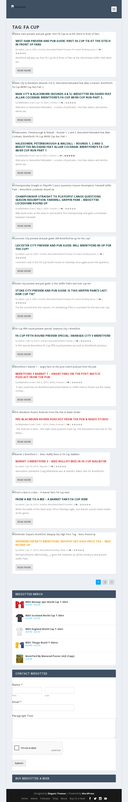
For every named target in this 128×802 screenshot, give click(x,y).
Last (47, 695)
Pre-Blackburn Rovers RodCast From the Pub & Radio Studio (62, 419)
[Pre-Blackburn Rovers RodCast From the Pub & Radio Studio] (64, 412)
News (52, 382)
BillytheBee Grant (26, 102)
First (14, 695)
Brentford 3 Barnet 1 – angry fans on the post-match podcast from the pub (58, 375)
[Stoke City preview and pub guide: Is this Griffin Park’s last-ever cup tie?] (64, 284)
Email (17, 702)
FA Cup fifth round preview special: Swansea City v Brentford (63, 336)
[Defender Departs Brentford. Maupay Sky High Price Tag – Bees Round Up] (64, 534)
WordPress (88, 793)
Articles (42, 49)
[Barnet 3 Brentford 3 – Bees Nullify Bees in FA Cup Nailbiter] (61, 454)
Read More (24, 70)
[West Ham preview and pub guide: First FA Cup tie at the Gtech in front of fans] (64, 34)
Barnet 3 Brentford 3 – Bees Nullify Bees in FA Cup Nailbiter (61, 461)
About (64, 798)
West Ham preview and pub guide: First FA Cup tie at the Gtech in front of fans (63, 42)
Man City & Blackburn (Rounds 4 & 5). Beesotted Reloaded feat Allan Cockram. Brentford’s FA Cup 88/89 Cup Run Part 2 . (64, 95)
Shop (55, 798)
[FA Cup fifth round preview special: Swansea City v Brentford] (63, 329)
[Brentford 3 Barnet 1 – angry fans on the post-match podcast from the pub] (64, 367)
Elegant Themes (57, 793)
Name (17, 685)
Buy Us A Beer (77, 798)
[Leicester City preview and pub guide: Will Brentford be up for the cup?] (64, 238)
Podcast (60, 382)
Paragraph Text (22, 716)
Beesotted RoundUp (49, 550)
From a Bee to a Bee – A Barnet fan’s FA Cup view (52, 499)
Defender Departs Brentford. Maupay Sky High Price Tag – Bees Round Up (63, 543)
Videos (34, 798)
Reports (44, 466)
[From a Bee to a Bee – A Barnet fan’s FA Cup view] (64, 492)
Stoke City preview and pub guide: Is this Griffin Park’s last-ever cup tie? (62, 292)
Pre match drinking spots (83, 49)
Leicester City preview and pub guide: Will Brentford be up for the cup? (63, 247)
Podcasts (45, 798)
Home (24, 798)
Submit (19, 763)
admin (21, 49)
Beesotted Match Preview (59, 49)
